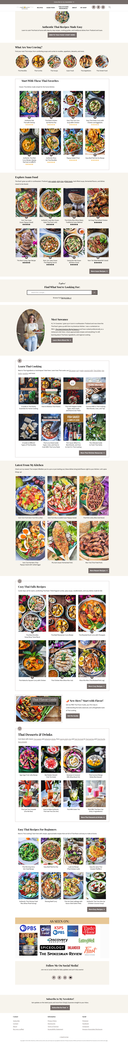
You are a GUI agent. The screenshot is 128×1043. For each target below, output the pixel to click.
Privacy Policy (52, 1021)
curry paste (80, 370)
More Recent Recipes (98, 570)
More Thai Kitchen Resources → (93, 453)
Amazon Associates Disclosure (92, 1029)
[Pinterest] (94, 7)
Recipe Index (65, 298)
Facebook (85, 1024)
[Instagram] (103, 7)
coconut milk (88, 370)
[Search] (94, 292)
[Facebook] (98, 7)
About (74, 8)
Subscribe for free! (59, 1007)
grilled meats (68, 181)
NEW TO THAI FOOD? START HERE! (62, 35)
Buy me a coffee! (18, 1029)
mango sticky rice (65, 739)
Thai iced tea (90, 739)
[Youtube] (71, 978)
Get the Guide (72, 716)
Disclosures (51, 1024)
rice (103, 370)
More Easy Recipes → (97, 909)
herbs (20, 373)
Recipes (40, 8)
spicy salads (52, 181)
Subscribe (16, 1021)
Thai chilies (97, 370)
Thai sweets (37, 739)
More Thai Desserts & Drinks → (93, 817)
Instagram (85, 1026)
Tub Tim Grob (78, 739)
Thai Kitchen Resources (63, 7)
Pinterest (85, 1021)
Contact (15, 1024)
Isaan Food (50, 8)
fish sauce (72, 370)
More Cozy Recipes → (96, 686)
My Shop (83, 8)
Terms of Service (53, 1026)
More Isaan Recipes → (99, 271)
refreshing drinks (50, 739)
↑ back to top (64, 1037)
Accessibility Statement (55, 1029)
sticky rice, (60, 181)
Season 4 (67, 329)
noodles (25, 373)
